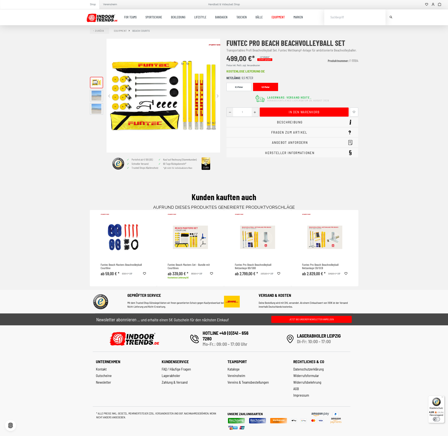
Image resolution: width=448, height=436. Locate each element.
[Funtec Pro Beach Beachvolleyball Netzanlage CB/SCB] (325, 237)
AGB (296, 389)
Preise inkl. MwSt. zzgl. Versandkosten (243, 65)
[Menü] (442, 398)
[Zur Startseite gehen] (102, 17)
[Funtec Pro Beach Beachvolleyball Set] (163, 96)
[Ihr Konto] (433, 4)
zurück (99, 30)
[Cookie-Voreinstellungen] (10, 425)
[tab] (292, 122)
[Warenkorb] (439, 4)
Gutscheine (104, 375)
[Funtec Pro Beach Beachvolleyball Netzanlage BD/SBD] (257, 237)
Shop (93, 4)
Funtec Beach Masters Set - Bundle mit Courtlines (189, 266)
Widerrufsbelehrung (307, 382)
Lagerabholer (171, 375)
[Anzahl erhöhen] (254, 112)
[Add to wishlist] (144, 273)
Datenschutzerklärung (308, 369)
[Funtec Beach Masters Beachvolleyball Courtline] (123, 237)
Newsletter (103, 382)
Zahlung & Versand (175, 382)
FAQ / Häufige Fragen (176, 369)
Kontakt (101, 369)
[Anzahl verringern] (229, 112)
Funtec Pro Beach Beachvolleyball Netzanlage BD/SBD (253, 266)
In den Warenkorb (304, 112)
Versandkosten (164, 413)
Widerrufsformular (306, 375)
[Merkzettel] (426, 4)
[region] (155, 96)
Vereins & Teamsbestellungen (248, 382)
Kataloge (233, 369)
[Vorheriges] (109, 95)
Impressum (301, 395)
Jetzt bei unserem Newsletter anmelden (311, 319)
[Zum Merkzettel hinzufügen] (354, 112)
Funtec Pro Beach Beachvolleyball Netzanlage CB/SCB (320, 266)
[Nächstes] (217, 95)
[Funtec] (215, 45)
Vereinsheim (110, 4)
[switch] (436, 419)
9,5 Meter (266, 87)
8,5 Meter (239, 87)
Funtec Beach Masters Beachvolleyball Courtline (121, 266)
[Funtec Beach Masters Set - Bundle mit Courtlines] (190, 237)
